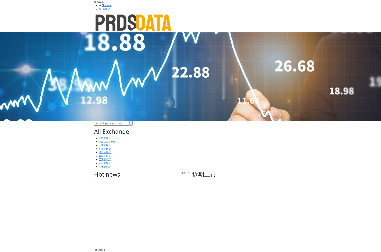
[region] (190, 76)
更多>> (185, 172)
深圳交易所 (105, 152)
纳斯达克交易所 (107, 141)
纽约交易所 (105, 138)
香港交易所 (105, 156)
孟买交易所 (105, 159)
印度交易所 (105, 163)
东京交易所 (105, 148)
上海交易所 (105, 145)
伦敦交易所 (105, 166)
